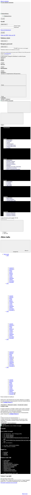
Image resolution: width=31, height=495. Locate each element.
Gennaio (11, 268)
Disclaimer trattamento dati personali (9, 482)
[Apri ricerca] (19, 107)
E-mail (15, 48)
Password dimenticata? (6, 30)
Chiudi (2, 63)
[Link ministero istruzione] (7, 2)
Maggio (11, 273)
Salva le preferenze (12, 423)
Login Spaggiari (7, 53)
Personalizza (4, 404)
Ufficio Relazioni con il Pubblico (10, 464)
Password (16, 27)
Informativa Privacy (7, 463)
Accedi (2, 18)
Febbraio (11, 269)
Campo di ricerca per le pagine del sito (9, 217)
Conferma (8, 99)
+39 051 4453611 (9, 436)
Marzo (10, 270)
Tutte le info (6, 254)
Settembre (11, 278)
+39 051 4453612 (9, 435)
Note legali (5, 461)
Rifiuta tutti (12, 404)
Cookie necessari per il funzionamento (9, 417)
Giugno (11, 274)
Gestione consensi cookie (9, 469)
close (2, 125)
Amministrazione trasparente (9, 470)
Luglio (10, 275)
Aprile (10, 271)
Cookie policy (6, 460)
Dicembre (11, 282)
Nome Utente (17, 25)
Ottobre (11, 279)
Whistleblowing (7, 468)
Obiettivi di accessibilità (8, 466)
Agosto (11, 277)
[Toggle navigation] (12, 118)
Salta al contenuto (5, 1)
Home (4, 232)
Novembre (11, 280)
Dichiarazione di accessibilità (10, 465)
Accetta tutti (22, 404)
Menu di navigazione (20, 251)
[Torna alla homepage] (15, 100)
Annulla (2, 99)
